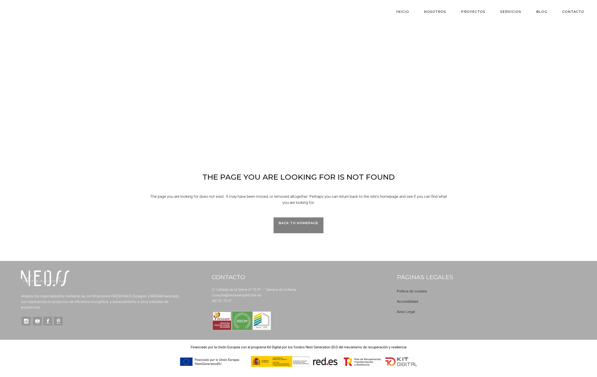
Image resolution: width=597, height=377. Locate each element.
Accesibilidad (407, 301)
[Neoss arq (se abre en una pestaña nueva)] (26, 321)
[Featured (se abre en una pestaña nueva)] (36, 321)
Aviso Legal (406, 312)
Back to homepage (299, 223)
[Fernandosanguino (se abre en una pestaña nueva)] (57, 321)
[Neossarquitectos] (45, 278)
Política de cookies (412, 291)
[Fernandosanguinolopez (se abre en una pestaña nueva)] (47, 321)
